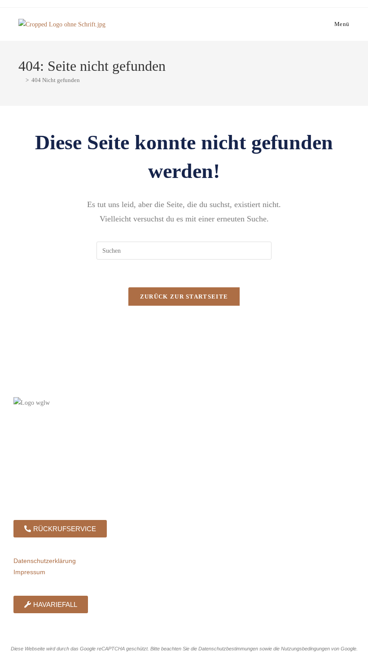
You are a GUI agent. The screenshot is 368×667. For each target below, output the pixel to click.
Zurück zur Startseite (184, 296)
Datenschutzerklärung (44, 560)
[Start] (20, 80)
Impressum (29, 572)
